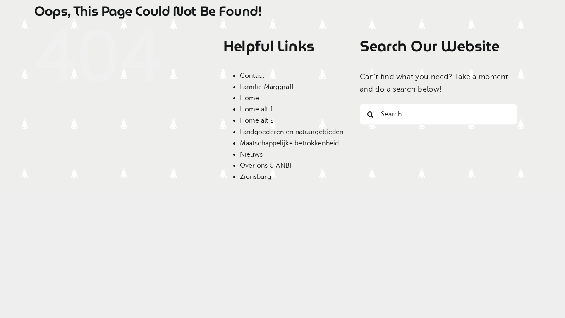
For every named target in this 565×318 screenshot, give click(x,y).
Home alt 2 (257, 120)
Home (249, 98)
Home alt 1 (256, 109)
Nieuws (251, 154)
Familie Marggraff (267, 87)
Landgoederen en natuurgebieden (292, 132)
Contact (252, 76)
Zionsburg (255, 177)
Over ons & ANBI (266, 165)
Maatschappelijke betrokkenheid (289, 143)
